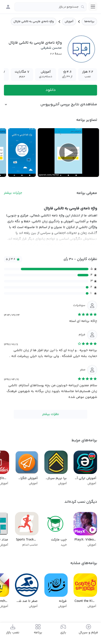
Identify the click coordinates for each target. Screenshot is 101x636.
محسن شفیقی (51, 48)
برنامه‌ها (89, 21)
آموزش (69, 21)
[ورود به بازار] (8, 6)
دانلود (51, 90)
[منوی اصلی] (92, 6)
